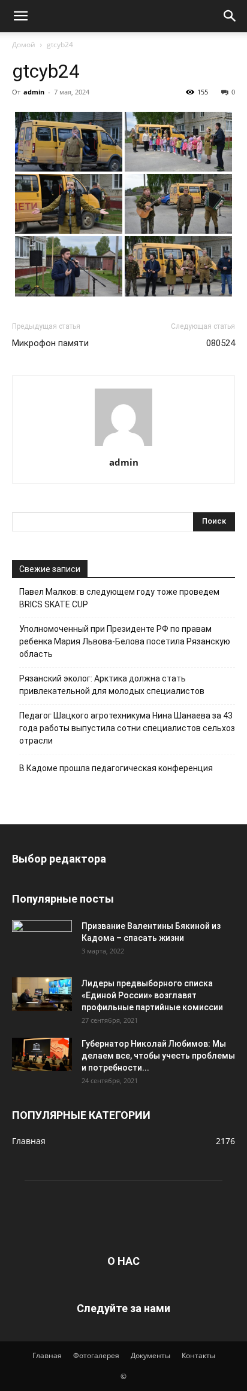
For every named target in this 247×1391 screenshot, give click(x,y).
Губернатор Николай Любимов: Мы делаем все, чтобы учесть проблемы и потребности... (158, 1055)
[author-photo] (123, 446)
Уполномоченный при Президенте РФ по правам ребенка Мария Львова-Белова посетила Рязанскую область (124, 641)
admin (33, 91)
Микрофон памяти (50, 343)
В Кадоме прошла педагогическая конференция (116, 768)
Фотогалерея (96, 1355)
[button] (20, 16)
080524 (220, 343)
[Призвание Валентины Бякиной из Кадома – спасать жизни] (42, 936)
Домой (23, 44)
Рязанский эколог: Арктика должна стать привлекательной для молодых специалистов (111, 685)
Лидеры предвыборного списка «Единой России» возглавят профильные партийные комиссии (152, 995)
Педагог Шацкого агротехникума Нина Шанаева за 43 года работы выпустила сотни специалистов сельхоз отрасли (127, 728)
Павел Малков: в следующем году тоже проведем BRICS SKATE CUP (119, 598)
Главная (47, 1355)
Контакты (198, 1355)
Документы (150, 1355)
